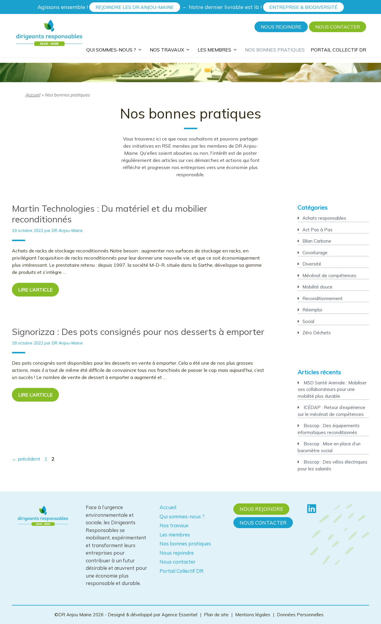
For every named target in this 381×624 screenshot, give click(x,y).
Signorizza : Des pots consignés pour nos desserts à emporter (138, 331)
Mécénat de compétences (329, 275)
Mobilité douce (317, 287)
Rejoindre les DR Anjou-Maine (135, 7)
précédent (26, 459)
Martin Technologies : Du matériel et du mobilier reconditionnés (109, 214)
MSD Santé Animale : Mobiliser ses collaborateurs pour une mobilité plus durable (332, 389)
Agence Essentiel (180, 614)
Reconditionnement (322, 298)
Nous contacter (337, 27)
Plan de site (216, 614)
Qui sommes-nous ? (111, 49)
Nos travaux (167, 49)
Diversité (311, 264)
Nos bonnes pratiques (275, 50)
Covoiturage (314, 252)
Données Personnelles (300, 614)
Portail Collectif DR (338, 50)
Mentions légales (252, 614)
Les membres (214, 49)
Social (308, 321)
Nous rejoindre (281, 27)
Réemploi (312, 310)
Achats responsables (324, 218)
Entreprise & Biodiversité (303, 7)
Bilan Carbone (316, 241)
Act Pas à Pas (317, 230)
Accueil (32, 95)
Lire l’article (35, 290)
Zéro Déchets (316, 333)
